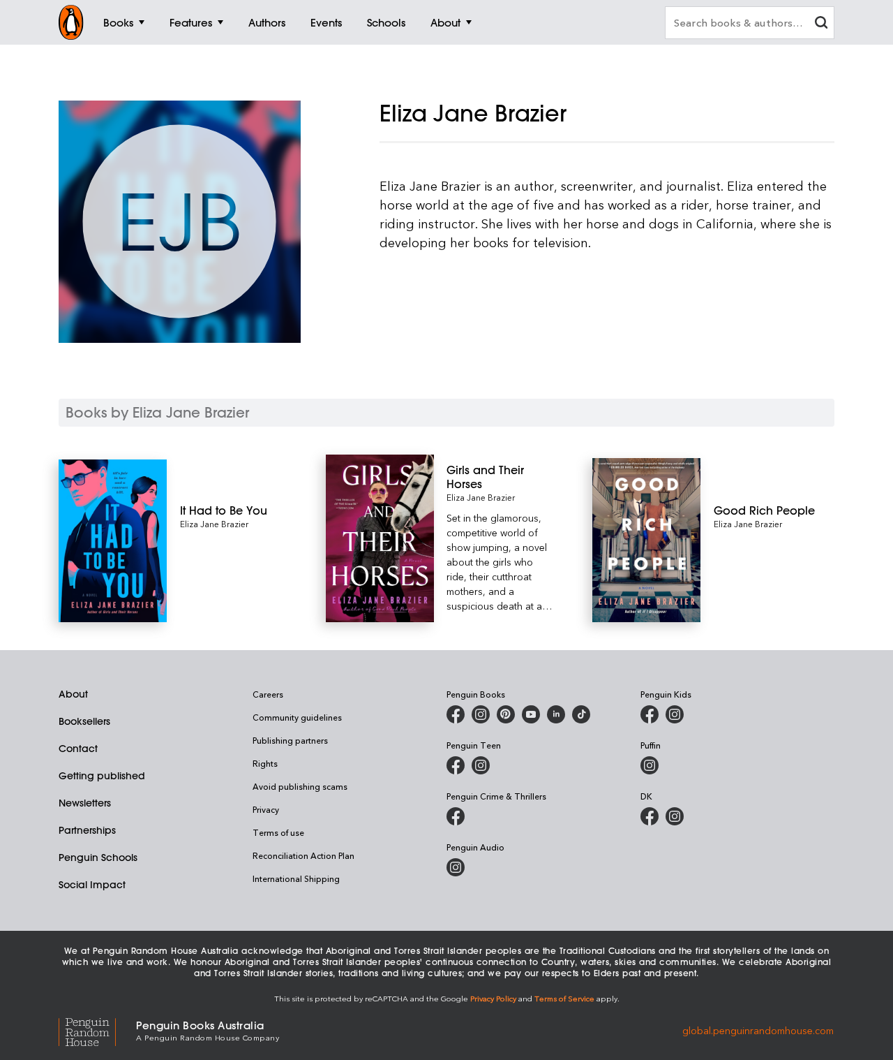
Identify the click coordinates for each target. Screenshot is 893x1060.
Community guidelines (297, 717)
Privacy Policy (493, 998)
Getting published (102, 776)
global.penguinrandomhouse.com (758, 1029)
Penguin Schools (98, 857)
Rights (265, 763)
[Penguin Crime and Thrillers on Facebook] (455, 816)
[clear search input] (821, 24)
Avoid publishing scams (300, 786)
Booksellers (84, 721)
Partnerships (87, 830)
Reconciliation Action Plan (303, 855)
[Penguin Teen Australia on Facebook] (455, 765)
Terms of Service (564, 998)
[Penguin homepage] (71, 22)
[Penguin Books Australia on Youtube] (531, 714)
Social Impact (92, 884)
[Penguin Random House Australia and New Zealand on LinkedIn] (556, 714)
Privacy (266, 809)
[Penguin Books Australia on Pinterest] (506, 714)
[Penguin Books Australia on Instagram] (481, 714)
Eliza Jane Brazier (214, 523)
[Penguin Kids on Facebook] (649, 714)
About (73, 694)
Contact (78, 748)
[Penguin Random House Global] (97, 1030)
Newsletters (85, 803)
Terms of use (278, 832)
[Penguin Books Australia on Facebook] (455, 714)
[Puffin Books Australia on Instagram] (649, 765)
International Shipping (296, 878)
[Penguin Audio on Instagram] (455, 867)
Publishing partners (290, 740)
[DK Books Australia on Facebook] (649, 816)
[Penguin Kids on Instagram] (675, 714)
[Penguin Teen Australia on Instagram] (481, 765)
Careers (268, 694)
